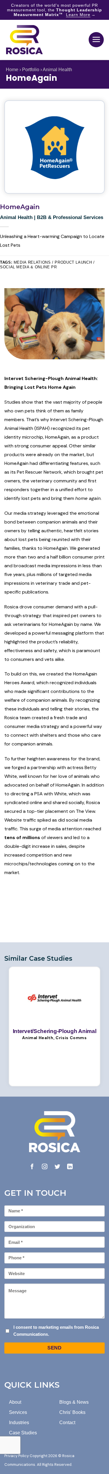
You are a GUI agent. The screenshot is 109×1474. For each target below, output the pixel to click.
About (15, 1402)
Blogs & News (74, 1402)
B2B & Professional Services (70, 217)
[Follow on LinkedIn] (70, 1167)
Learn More (78, 14)
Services (18, 1412)
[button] (96, 39)
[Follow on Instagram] (44, 1167)
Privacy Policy (16, 1455)
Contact (67, 1422)
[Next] (99, 1026)
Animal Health (57, 69)
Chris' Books (72, 1412)
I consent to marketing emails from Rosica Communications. (56, 1331)
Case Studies (23, 1432)
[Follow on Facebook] (32, 1167)
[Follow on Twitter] (57, 1167)
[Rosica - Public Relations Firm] (24, 39)
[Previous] (9, 1026)
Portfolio (30, 69)
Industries (19, 1422)
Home (12, 69)
